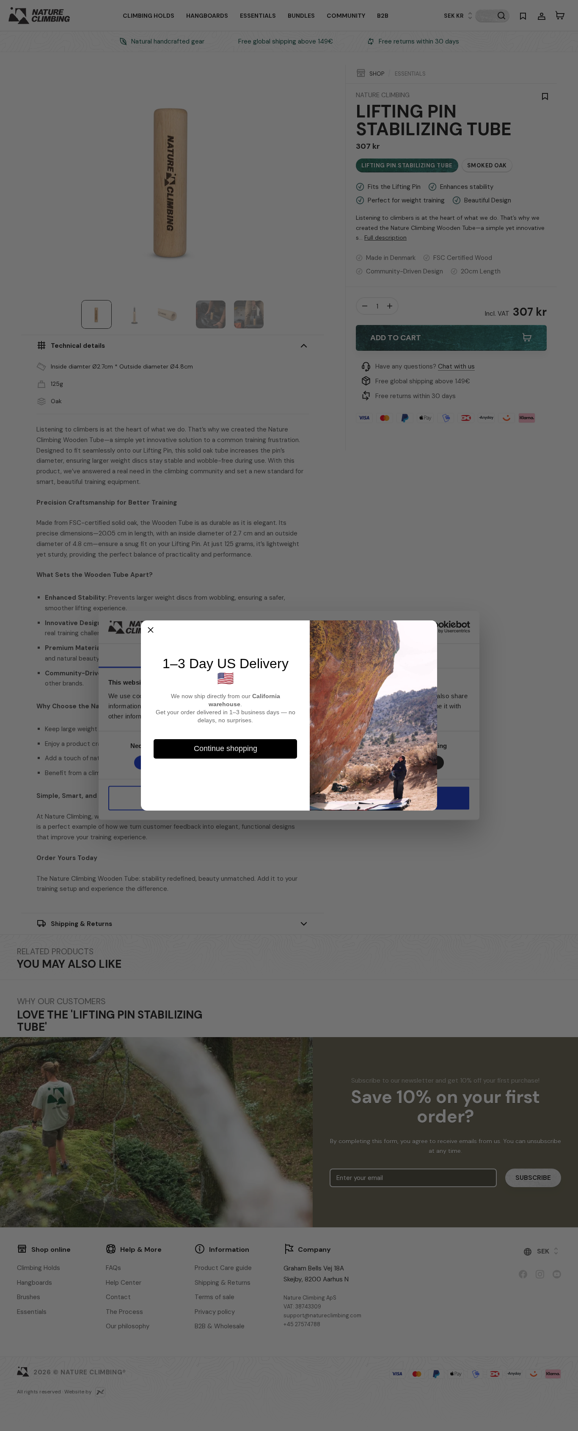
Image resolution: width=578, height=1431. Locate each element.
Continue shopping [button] (225, 748)
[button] (150, 630)
